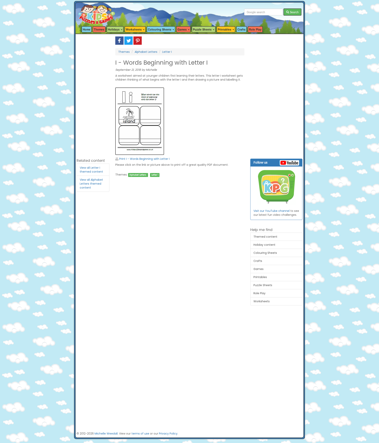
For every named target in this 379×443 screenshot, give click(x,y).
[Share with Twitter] (128, 40)
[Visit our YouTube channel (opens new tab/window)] (276, 187)
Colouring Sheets (265, 253)
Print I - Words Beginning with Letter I (144, 159)
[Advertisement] (93, 95)
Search (294, 12)
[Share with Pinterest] (137, 40)
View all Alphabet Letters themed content (91, 184)
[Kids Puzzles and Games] (96, 12)
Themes (99, 29)
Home (86, 29)
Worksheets (261, 301)
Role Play (255, 29)
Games (258, 269)
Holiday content (264, 245)
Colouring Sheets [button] (160, 29)
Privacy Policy (168, 434)
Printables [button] (225, 29)
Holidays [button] (114, 29)
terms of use (140, 434)
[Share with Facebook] (119, 40)
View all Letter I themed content (91, 170)
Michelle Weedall (106, 434)
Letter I (167, 52)
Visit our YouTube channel (271, 211)
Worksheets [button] (134, 29)
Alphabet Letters (146, 52)
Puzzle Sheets (262, 285)
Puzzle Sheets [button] (202, 29)
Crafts (241, 29)
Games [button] (182, 29)
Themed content (265, 237)
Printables (260, 277)
